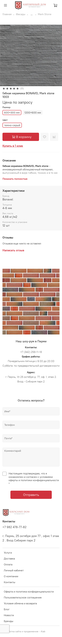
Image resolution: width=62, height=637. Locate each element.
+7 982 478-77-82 (14, 527)
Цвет (5, 120)
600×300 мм (12, 112)
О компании (11, 576)
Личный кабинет (14, 570)
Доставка (9, 558)
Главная (7, 14)
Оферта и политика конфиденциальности (29, 591)
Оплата (8, 564)
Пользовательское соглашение (23, 597)
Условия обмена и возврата (20, 603)
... (32, 14)
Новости (9, 615)
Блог (7, 609)
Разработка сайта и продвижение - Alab (23, 631)
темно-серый (12, 125)
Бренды (8, 621)
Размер (6, 107)
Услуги (8, 552)
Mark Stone (44, 14)
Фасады (20, 14)
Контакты (9, 582)
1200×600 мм (32, 112)
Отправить (31, 495)
